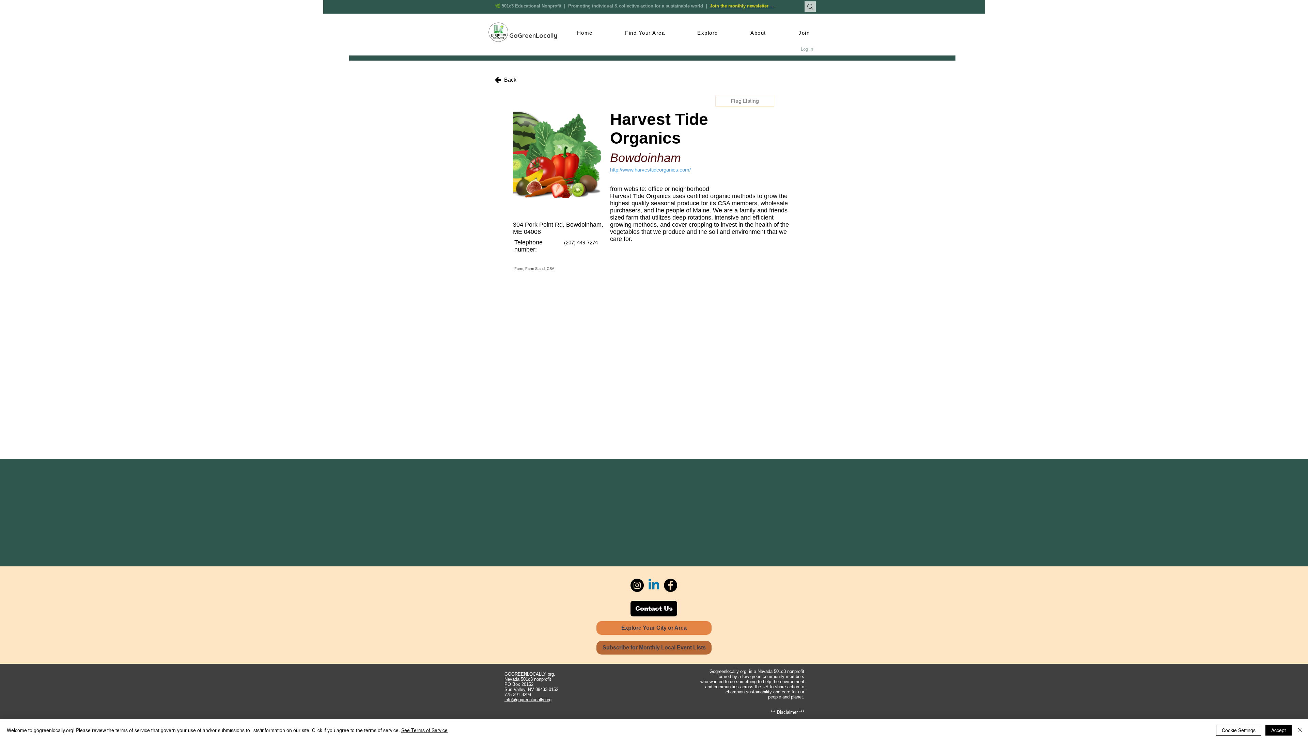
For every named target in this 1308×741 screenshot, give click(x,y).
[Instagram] (637, 585)
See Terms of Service (424, 730)
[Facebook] (670, 585)
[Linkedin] (653, 585)
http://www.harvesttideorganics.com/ (650, 170)
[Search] (810, 6)
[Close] (1300, 730)
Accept (1278, 730)
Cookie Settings (1239, 730)
